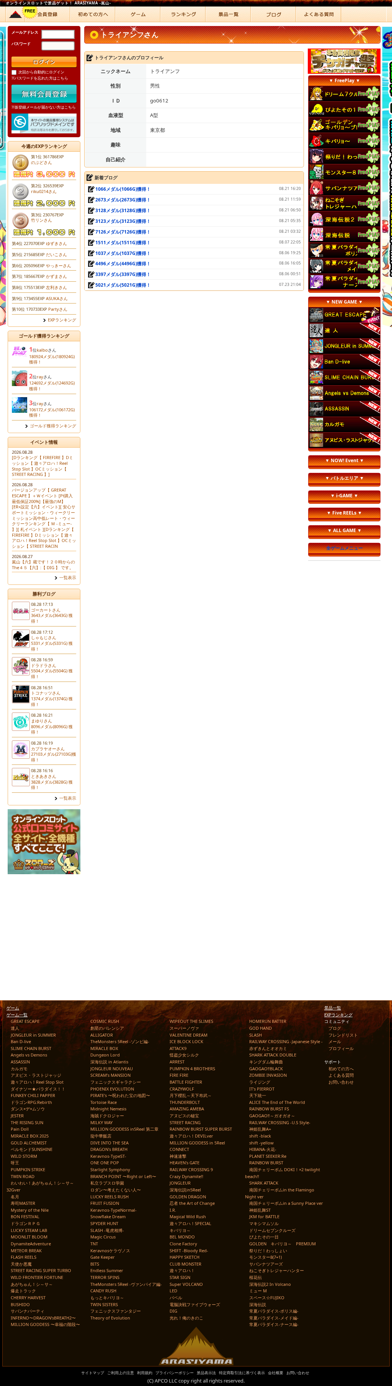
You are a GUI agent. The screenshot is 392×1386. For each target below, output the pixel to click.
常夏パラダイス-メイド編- (274, 1318)
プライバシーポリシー (174, 1372)
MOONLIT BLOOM (29, 1237)
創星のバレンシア (107, 1028)
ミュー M (258, 1290)
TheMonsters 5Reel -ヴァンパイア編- (126, 1284)
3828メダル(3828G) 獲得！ (52, 784)
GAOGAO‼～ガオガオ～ (272, 1115)
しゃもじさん (43, 637)
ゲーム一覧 (17, 1015)
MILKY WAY (101, 1122)
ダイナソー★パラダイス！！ (38, 1089)
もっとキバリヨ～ (107, 1297)
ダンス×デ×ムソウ (28, 1109)
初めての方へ (341, 1068)
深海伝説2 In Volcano (270, 1284)
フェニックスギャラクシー (115, 1082)
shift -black (260, 1136)
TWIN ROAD (22, 1176)
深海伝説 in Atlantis (109, 1062)
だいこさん (56, 254)
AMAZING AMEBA (187, 1109)
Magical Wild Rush (188, 1216)
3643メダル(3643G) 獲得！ (52, 618)
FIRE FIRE (179, 1075)
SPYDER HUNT (104, 1223)
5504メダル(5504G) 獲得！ (52, 673)
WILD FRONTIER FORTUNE (37, 1277)
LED (173, 1290)
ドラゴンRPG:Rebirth (31, 1102)
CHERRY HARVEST (28, 1297)
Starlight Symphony (110, 1169)
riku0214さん (44, 191)
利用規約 (144, 1372)
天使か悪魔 (21, 1264)
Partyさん (57, 309)
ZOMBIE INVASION (268, 1075)
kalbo (42, 350)
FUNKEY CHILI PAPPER (33, 1095)
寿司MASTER (23, 1203)
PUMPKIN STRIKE (28, 1169)
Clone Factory (183, 1243)
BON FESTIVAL (25, 1216)
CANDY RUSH (103, 1290)
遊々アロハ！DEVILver (191, 1136)
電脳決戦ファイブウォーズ (195, 1304)
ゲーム (13, 1008)
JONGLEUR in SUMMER (33, 1035)
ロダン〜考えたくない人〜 (115, 1190)
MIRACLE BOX (104, 1048)
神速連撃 (178, 1156)
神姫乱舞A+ (260, 1129)
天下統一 (257, 1095)
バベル (176, 1297)
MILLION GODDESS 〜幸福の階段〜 (45, 1324)
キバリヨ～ (180, 1230)
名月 (15, 1196)
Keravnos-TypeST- (108, 1156)
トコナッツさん (45, 693)
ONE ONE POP (104, 1162)
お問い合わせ (341, 1082)
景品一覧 (332, 1008)
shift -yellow (261, 1143)
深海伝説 (257, 1304)
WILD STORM (24, 1156)
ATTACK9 (178, 1048)
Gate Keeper (102, 1257)
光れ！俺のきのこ (186, 1318)
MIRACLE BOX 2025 (30, 1136)
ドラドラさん (43, 665)
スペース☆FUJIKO (266, 1297)
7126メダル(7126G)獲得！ (123, 232)
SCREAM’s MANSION (110, 1075)
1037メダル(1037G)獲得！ (123, 253)
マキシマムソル (264, 1223)
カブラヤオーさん (48, 748)
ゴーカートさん (45, 610)
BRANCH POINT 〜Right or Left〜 (123, 1176)
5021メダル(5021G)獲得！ (123, 285)
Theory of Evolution (110, 1318)
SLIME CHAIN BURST (31, 1048)
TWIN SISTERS (104, 1304)
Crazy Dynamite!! (186, 1176)
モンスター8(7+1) (265, 1257)
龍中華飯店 (100, 1136)
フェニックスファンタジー (115, 1311)
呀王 (15, 1162)
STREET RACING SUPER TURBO (41, 1270)
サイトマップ (92, 1372)
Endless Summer (106, 1270)
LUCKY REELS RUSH (109, 1196)
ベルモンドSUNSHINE (31, 1149)
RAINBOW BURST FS (269, 1109)
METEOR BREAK (26, 1250)
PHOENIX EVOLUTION (112, 1089)
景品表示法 (206, 1372)
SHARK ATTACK (263, 1183)
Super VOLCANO (186, 1284)
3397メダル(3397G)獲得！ (123, 274)
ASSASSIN (20, 1062)
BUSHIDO (20, 1304)
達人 (15, 1028)
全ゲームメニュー (344, 548)
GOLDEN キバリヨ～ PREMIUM (282, 1243)
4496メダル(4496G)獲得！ (123, 263)
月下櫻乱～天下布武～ (191, 1095)
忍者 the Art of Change (192, 1203)
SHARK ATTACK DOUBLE (272, 1055)
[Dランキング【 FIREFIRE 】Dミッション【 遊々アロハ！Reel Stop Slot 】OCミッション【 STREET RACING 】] (42, 465)
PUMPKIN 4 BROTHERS (192, 1068)
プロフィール (341, 1048)
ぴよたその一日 (264, 1237)
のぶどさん (41, 162)
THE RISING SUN (27, 1122)
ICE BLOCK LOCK (186, 1041)
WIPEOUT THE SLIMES (191, 1021)
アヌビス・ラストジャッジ (36, 1075)
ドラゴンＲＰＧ (25, 1223)
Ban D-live (21, 1041)
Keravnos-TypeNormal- (113, 1210)
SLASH (255, 1035)
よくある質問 (341, 1075)
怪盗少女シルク (184, 1055)
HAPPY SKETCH (184, 1257)
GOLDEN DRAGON (188, 1196)
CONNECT (179, 1149)
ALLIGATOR (101, 1035)
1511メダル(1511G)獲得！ (123, 242)
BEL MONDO (182, 1237)
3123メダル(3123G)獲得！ (123, 221)
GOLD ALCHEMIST (29, 1143)
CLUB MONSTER (185, 1264)
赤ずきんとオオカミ (268, 1048)
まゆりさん (41, 721)
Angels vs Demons (29, 1055)
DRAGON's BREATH (108, 1149)
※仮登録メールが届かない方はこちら (43, 107)
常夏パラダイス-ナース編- (274, 1324)
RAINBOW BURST (266, 1162)
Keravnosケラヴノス (110, 1250)
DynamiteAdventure (31, 1243)
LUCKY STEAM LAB (29, 1230)
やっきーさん (58, 265)
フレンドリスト (343, 1035)
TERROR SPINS (104, 1277)
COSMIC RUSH (104, 1021)
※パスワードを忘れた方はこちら (39, 78)
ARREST (177, 1062)
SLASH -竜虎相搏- (107, 1230)
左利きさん (56, 287)
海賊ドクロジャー (107, 1115)
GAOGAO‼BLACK (266, 1068)
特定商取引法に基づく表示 (242, 1372)
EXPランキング (62, 320)
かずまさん (56, 276)
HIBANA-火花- (262, 1149)
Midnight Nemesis (108, 1109)
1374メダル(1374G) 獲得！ (52, 701)
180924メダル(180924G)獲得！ (52, 359)
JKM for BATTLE (264, 1216)
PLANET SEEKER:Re (267, 1156)
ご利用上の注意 (120, 1372)
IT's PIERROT (261, 1089)
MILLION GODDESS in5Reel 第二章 (124, 1129)
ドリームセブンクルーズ (272, 1230)
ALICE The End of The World (277, 1102)
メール (334, 1041)
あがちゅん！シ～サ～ (32, 1284)
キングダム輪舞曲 (266, 1062)
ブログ (334, 1028)
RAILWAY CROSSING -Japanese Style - (286, 1041)
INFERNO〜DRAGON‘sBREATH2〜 (43, 1318)
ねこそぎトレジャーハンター (276, 1270)
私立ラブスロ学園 (107, 1183)
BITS (94, 1264)
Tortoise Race (103, 1102)
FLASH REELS (23, 1257)
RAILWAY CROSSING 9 (191, 1169)
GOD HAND (260, 1028)
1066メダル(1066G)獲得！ (123, 189)
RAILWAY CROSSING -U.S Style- (279, 1122)
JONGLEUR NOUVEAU (111, 1068)
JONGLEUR (180, 1183)
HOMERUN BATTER (267, 1021)
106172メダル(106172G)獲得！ (52, 412)
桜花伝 (255, 1277)
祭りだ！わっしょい (268, 1250)
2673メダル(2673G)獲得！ (123, 199)
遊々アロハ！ (182, 1270)
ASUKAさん (57, 298)
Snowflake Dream (108, 1216)
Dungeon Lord (105, 1055)
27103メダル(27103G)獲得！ (53, 757)
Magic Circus (103, 1237)
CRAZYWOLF (182, 1089)
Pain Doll (20, 1129)
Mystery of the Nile (30, 1210)
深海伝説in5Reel (185, 1190)
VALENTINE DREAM (188, 1035)
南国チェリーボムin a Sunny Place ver (286, 1203)
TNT (94, 1243)
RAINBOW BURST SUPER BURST (201, 1129)
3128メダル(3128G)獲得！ (123, 210)
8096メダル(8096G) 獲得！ (52, 729)
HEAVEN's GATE (184, 1162)
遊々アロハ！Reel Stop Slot (37, 1082)
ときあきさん (43, 776)
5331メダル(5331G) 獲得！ (52, 646)
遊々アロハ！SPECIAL (190, 1223)
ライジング (259, 1082)
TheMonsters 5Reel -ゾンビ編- (119, 1041)
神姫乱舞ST (260, 1210)
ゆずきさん (56, 243)
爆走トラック (23, 1290)
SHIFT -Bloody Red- (189, 1250)
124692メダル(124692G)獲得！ (52, 385)
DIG (173, 1311)
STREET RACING (185, 1122)
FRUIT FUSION (104, 1203)
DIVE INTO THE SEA (109, 1143)
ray (40, 377)
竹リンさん (41, 220)
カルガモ (19, 1068)
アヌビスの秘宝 (184, 1115)
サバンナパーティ (27, 1311)
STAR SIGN (180, 1277)
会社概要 (275, 1372)
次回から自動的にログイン (41, 72)
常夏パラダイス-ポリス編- (274, 1311)
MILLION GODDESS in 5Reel (197, 1143)
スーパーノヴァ (184, 1028)
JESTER (17, 1115)
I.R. (173, 1210)
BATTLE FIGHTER (186, 1082)
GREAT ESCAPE (25, 1021)
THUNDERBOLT (185, 1102)
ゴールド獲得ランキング (53, 425)
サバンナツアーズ (266, 1264)
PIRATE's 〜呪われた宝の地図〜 (120, 1095)
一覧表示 (67, 577)
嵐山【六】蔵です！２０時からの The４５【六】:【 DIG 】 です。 (43, 564)
